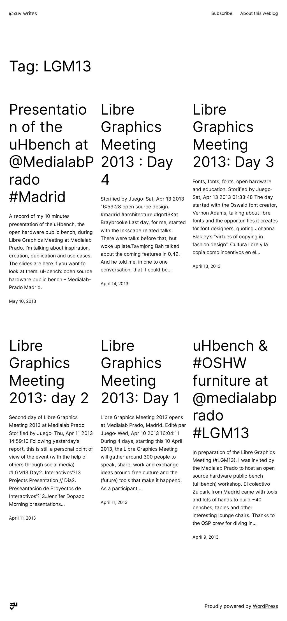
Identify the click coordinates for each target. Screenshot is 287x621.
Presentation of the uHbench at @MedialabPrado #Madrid (51, 153)
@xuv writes (23, 13)
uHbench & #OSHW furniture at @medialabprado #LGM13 (235, 389)
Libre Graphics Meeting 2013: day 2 (49, 372)
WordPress (265, 606)
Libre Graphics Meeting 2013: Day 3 (233, 136)
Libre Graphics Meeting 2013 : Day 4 (137, 144)
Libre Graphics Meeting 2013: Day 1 (140, 372)
